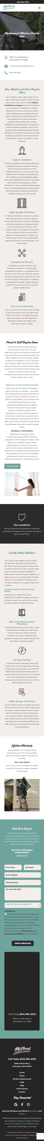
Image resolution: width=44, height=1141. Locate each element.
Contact (22, 1092)
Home (22, 1072)
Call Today (22, 1014)
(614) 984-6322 (23, 2)
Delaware (21, 1121)
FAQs (22, 1082)
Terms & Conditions (21, 1135)
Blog (22, 1085)
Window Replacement (22, 1079)
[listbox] (22, 905)
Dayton (22, 1114)
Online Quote (22, 1089)
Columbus (34, 1111)
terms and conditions (14, 934)
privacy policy (27, 931)
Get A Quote (12, 466)
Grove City (9, 1124)
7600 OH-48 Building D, (19, 57)
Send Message (23, 943)
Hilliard (18, 1124)
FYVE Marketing (23, 1138)
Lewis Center (26, 1124)
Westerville (12, 1126)
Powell (36, 1124)
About (22, 1076)
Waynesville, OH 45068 (18, 60)
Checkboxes (9, 911)
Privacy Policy (9, 1135)
